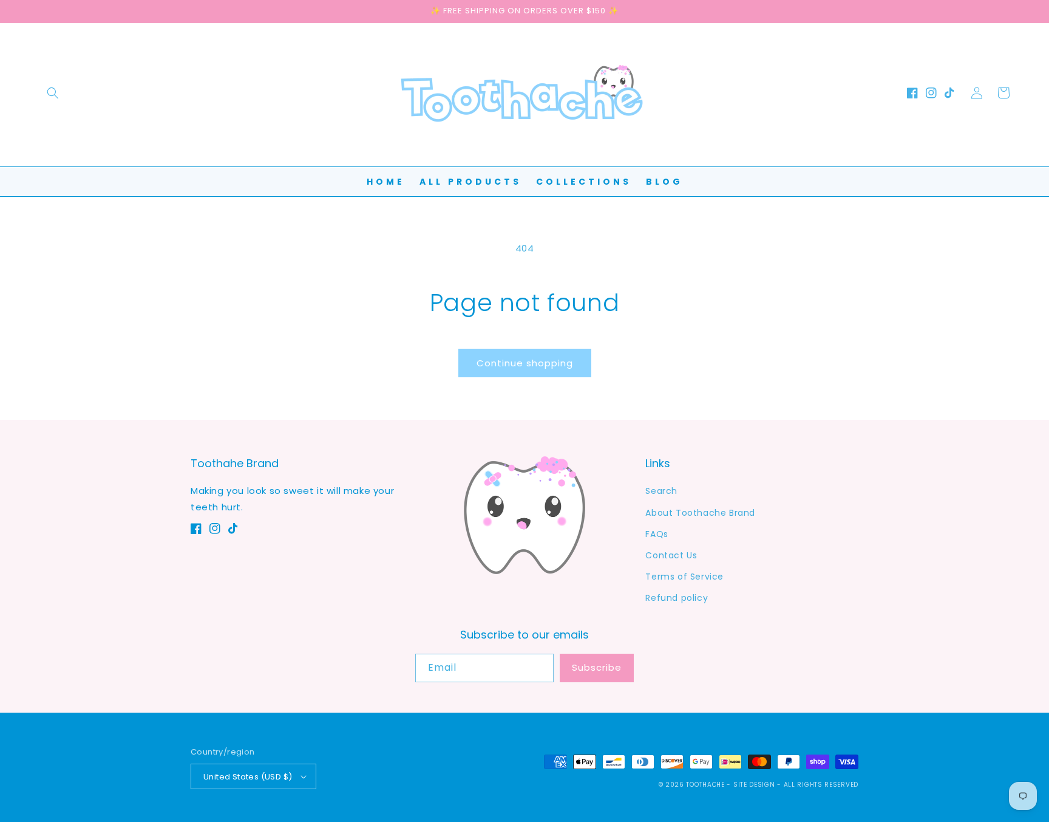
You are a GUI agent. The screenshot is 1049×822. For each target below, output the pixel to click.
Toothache (705, 784)
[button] (52, 93)
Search (661, 491)
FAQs (656, 534)
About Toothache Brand (700, 513)
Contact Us (671, 555)
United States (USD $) (247, 777)
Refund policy (676, 598)
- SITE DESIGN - (755, 784)
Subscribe (597, 667)
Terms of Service (684, 576)
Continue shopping (525, 363)
